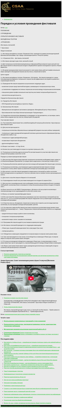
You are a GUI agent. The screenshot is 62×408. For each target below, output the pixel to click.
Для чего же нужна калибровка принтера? (16, 380)
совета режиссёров (22, 314)
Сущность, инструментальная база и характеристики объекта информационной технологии (31, 388)
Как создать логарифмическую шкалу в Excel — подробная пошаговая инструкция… (28, 345)
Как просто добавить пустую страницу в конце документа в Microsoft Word (26, 366)
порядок (7, 314)
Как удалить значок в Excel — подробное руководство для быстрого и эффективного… (29, 365)
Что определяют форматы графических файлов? (18, 397)
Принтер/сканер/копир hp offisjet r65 (15, 377)
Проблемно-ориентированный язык (14, 385)
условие (30, 314)
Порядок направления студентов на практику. (17, 254)
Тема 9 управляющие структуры (13, 371)
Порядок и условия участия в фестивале (16, 298)
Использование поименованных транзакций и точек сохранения (25, 321)
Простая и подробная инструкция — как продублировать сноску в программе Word (28, 363)
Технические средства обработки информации (18, 400)
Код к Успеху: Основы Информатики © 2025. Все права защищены (20, 406)
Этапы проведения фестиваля (13, 307)
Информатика (8, 19)
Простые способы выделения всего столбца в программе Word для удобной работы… (29, 368)
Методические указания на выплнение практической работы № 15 (25, 329)
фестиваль (36, 314)
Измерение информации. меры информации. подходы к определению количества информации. (32, 394)
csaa (6, 27)
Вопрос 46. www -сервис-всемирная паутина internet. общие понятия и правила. (27, 403)
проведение (13, 314)
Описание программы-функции (13, 382)
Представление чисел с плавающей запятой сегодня (19, 391)
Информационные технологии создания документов (19, 374)
